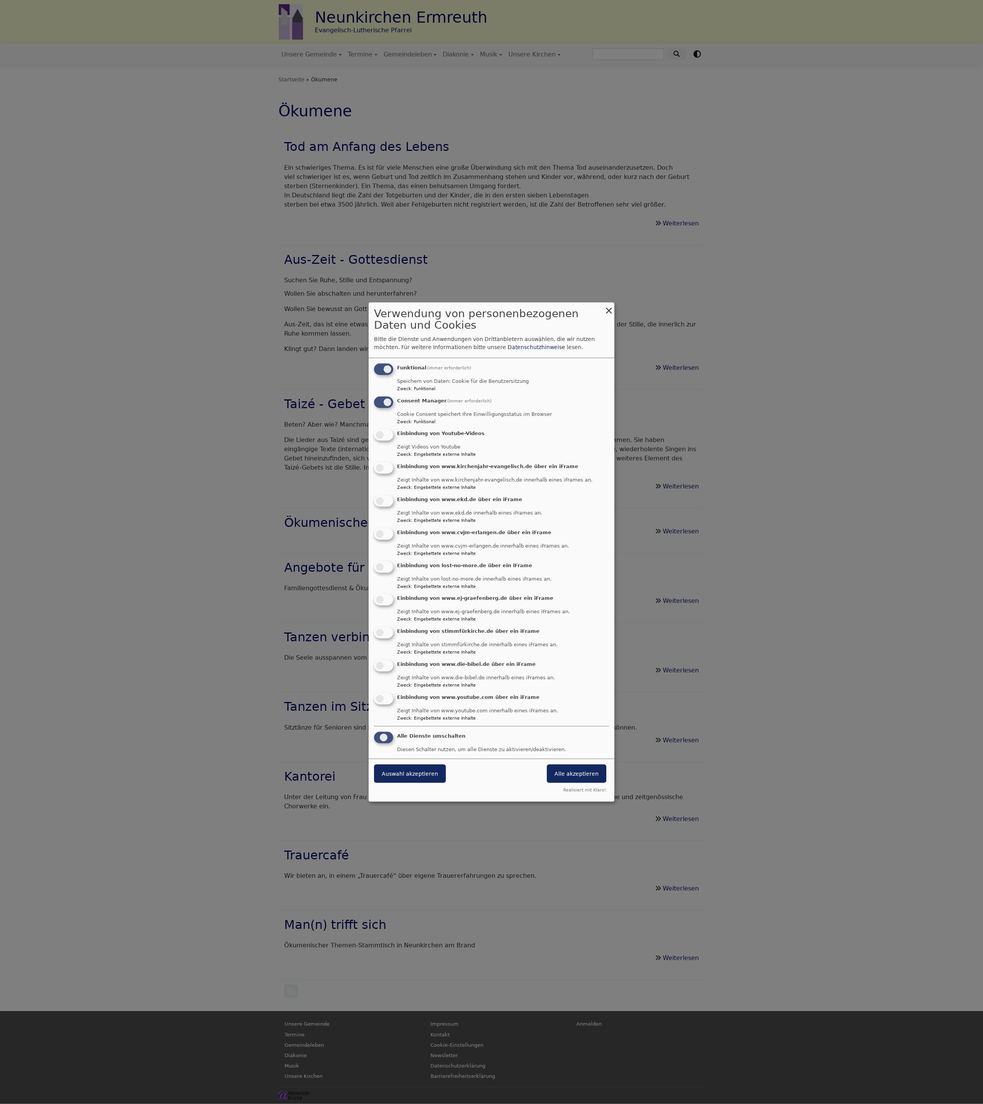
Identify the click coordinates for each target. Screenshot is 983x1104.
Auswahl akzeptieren (410, 773)
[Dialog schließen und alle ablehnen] (608, 307)
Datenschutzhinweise (536, 347)
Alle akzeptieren (576, 773)
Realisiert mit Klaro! (584, 790)
